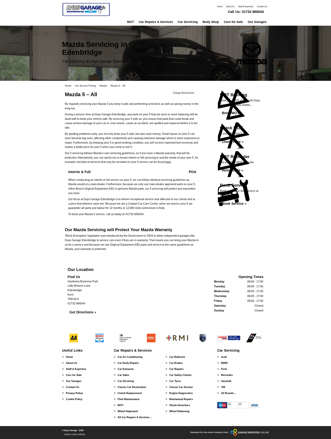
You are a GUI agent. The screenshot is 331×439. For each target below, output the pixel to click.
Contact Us (262, 6)
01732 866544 (246, 11)
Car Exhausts (126, 369)
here (168, 161)
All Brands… (228, 393)
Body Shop (211, 22)
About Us (230, 6)
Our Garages (257, 22)
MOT (130, 22)
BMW (224, 363)
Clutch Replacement (130, 393)
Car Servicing (188, 22)
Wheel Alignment (128, 411)
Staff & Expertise (245, 6)
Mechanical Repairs (181, 399)
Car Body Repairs (128, 363)
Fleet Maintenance (128, 399)
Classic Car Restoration (132, 387)
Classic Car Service (181, 387)
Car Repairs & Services (156, 22)
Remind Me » (232, 170)
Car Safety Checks (180, 375)
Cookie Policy (74, 399)
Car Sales (123, 375)
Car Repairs (176, 369)
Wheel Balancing (179, 411)
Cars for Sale (233, 22)
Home (220, 6)
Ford (224, 369)
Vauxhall (226, 381)
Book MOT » (232, 113)
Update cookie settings (74, 434)
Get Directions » (82, 312)
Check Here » (233, 142)
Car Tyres (175, 381)
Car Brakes (176, 363)
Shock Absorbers (179, 405)
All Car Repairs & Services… (135, 417)
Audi (224, 357)
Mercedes (227, 375)
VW (223, 387)
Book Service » (234, 203)
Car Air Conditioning (130, 357)
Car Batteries (177, 357)
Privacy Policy (74, 393)
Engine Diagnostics (181, 393)
